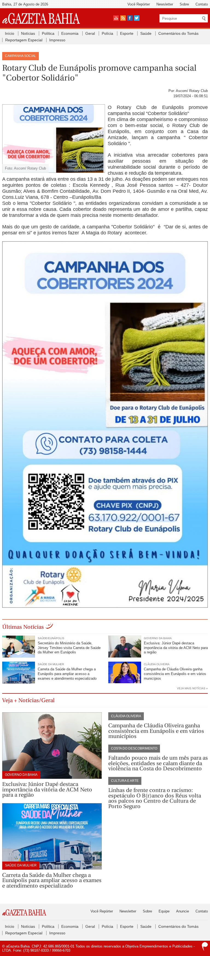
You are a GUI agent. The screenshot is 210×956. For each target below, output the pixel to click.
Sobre (184, 4)
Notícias (28, 33)
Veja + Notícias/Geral (28, 700)
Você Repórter (138, 4)
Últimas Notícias (23, 627)
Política (48, 33)
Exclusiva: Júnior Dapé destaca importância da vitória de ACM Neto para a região (176, 647)
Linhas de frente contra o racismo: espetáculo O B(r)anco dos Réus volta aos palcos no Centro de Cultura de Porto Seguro (154, 798)
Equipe (164, 911)
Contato (202, 4)
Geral (90, 33)
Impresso (57, 40)
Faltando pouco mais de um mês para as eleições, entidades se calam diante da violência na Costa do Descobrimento (158, 763)
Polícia (107, 33)
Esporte (126, 33)
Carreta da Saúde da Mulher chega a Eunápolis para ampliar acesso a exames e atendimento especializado (67, 674)
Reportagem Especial (23, 40)
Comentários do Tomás (178, 33)
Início (9, 33)
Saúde (145, 33)
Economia (69, 33)
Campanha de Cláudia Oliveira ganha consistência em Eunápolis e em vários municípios (175, 674)
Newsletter (164, 4)
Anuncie (182, 911)
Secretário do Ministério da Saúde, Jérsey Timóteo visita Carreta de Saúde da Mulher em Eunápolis (69, 647)
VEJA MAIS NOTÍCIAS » (192, 688)
